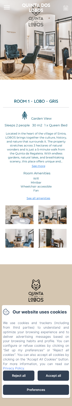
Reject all (19, 376)
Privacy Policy (13, 368)
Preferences (36, 390)
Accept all (53, 376)
